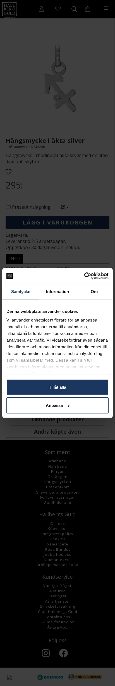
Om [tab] (94, 291)
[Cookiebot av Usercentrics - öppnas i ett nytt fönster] (84, 276)
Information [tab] (57, 291)
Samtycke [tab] (20, 291)
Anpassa (54, 405)
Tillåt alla (57, 387)
